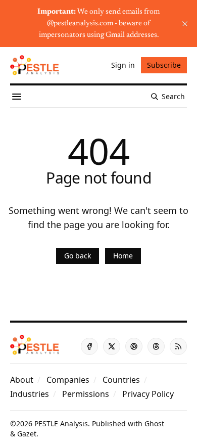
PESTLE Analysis (61, 423)
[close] (185, 24)
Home (123, 255)
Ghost (154, 423)
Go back (77, 255)
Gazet (26, 433)
